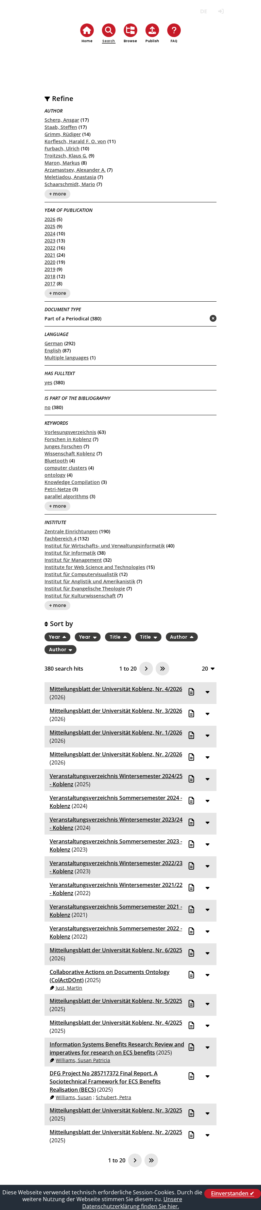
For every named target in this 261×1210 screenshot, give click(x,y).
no (48, 407)
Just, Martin (69, 988)
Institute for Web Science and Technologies (95, 567)
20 (205, 668)
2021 (50, 255)
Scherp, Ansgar (62, 120)
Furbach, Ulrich (62, 148)
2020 (50, 262)
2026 (50, 219)
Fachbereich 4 (60, 538)
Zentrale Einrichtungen (71, 531)
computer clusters (66, 468)
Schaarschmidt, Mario (70, 184)
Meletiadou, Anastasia (70, 177)
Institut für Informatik (70, 553)
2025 (50, 226)
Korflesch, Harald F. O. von (75, 141)
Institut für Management (73, 560)
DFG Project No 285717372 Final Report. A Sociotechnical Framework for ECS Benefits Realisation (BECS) (105, 1081)
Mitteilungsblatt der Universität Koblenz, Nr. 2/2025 (116, 1132)
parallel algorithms (66, 496)
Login (221, 11)
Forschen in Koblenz (68, 439)
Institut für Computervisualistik (81, 574)
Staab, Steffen (61, 127)
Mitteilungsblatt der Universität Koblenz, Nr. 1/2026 (116, 732)
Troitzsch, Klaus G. (66, 155)
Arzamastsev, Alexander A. (75, 170)
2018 (50, 276)
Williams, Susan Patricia (83, 1060)
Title (115, 637)
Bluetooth (56, 460)
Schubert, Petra (113, 1097)
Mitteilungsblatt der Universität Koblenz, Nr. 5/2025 (116, 1001)
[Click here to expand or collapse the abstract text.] (207, 691)
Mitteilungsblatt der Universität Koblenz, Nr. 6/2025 (116, 950)
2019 (50, 269)
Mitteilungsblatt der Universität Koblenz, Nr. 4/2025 (116, 1022)
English (53, 350)
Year (55, 637)
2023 (50, 240)
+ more (57, 194)
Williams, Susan (74, 1097)
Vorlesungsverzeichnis (70, 432)
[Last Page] (162, 668)
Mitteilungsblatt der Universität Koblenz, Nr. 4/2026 (116, 689)
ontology (55, 475)
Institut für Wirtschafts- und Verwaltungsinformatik (105, 545)
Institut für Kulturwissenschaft (80, 595)
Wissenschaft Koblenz (70, 453)
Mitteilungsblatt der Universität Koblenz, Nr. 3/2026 (116, 711)
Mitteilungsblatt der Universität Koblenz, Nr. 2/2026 (116, 754)
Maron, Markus (62, 162)
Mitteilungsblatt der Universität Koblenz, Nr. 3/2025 (116, 1110)
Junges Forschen (63, 446)
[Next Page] (146, 668)
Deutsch (203, 11)
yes (48, 382)
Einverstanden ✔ (232, 1193)
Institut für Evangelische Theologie (85, 588)
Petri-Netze (58, 489)
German (54, 343)
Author (179, 637)
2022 (50, 248)
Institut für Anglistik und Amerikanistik (90, 581)
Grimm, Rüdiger (63, 134)
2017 (50, 283)
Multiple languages (67, 357)
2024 (50, 233)
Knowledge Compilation (72, 482)
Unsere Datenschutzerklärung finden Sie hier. (132, 1202)
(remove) (200, 319)
